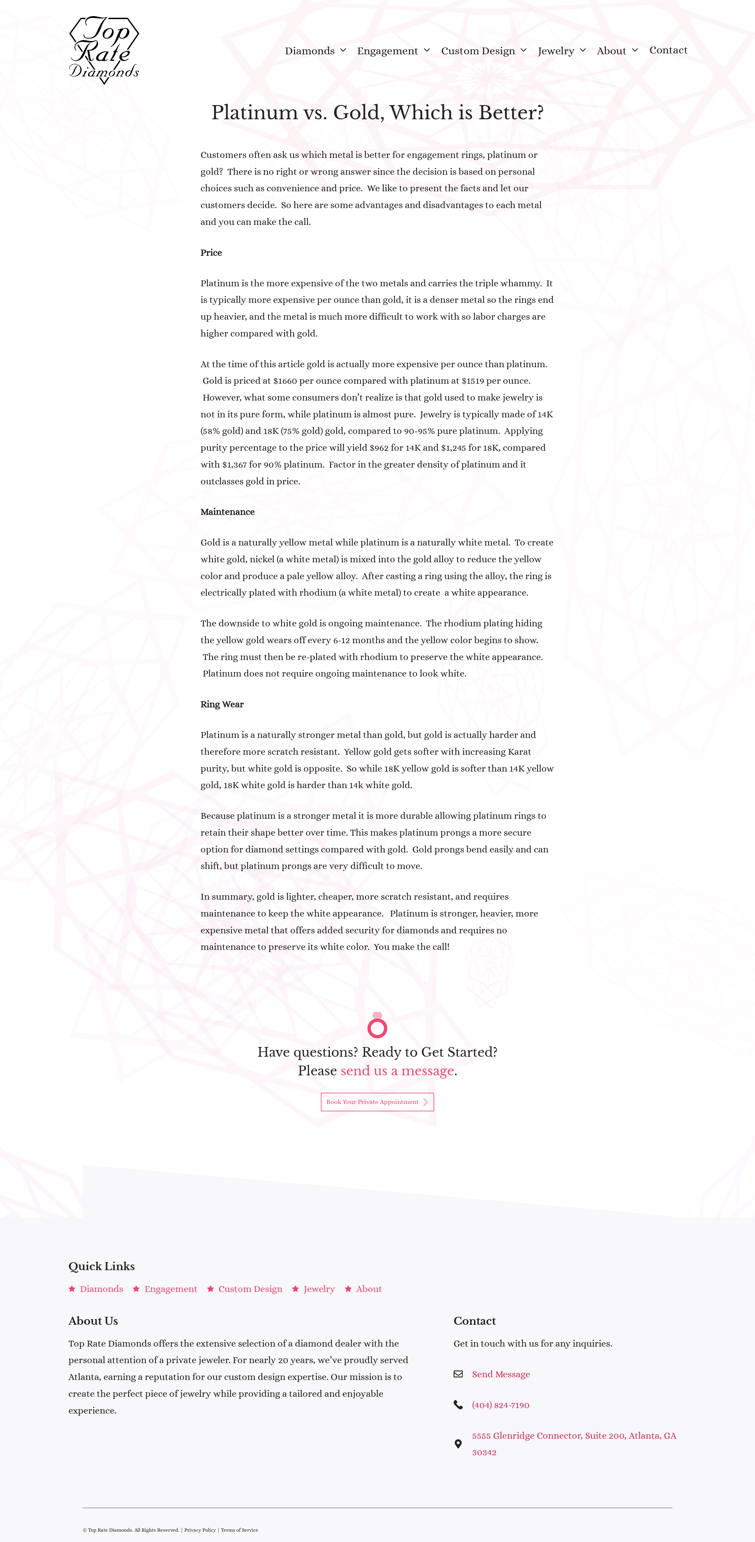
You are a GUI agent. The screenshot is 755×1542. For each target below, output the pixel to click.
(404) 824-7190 (501, 1404)
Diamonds (310, 50)
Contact (668, 50)
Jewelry (556, 50)
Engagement (387, 50)
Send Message (501, 1374)
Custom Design (478, 50)
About (612, 50)
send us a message (397, 1071)
